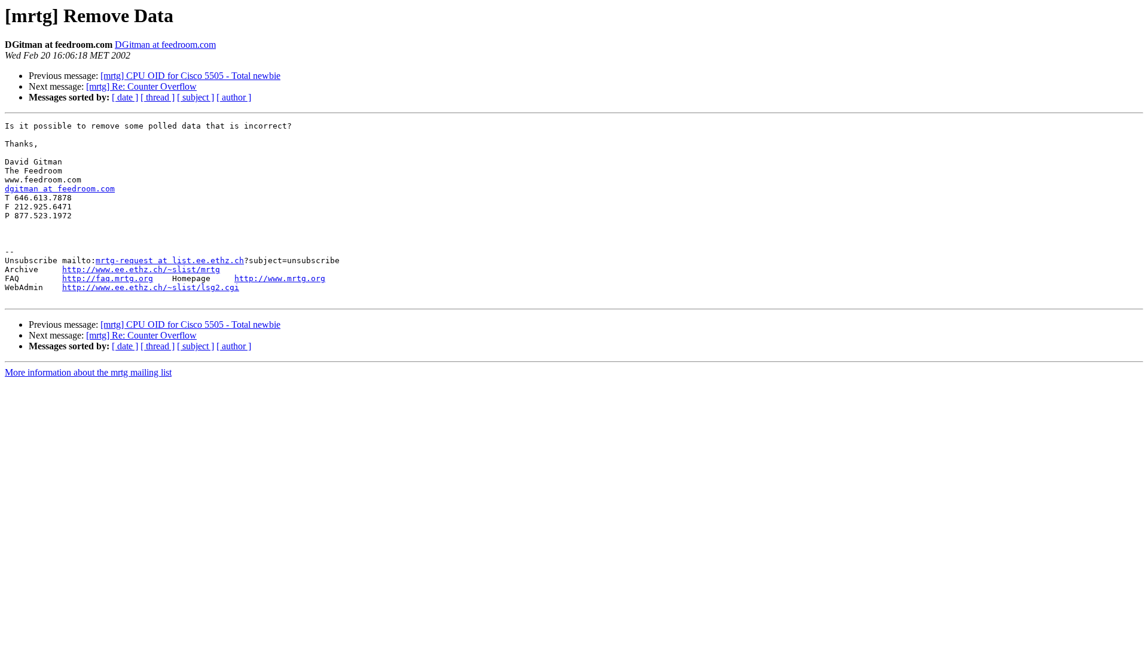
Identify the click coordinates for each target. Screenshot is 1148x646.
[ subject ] (195, 97)
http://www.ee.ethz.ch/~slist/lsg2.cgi (150, 287)
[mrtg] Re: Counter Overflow (141, 86)
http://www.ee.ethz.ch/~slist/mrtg (141, 269)
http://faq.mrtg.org (107, 278)
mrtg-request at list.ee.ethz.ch (170, 260)
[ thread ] (158, 97)
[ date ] (125, 97)
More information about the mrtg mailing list (88, 372)
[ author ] (233, 97)
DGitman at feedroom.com (165, 44)
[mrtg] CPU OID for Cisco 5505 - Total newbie (190, 76)
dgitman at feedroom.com (60, 188)
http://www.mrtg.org (279, 278)
